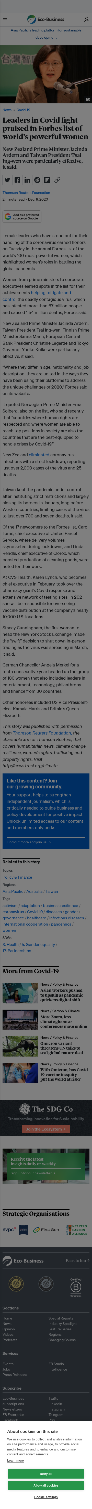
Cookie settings (46, 1497)
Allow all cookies (46, 1485)
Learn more (15, 1460)
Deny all (46, 1474)
